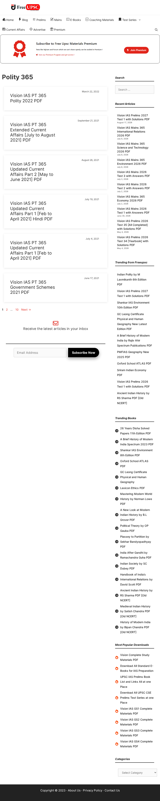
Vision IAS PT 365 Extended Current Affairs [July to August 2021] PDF (32, 132)
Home (9, 19)
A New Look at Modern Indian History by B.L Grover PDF (135, 514)
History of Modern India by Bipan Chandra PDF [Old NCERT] (135, 627)
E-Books (75, 19)
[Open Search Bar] (156, 30)
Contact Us (112, 790)
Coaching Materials (101, 19)
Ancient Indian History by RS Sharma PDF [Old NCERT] (133, 398)
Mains (57, 19)
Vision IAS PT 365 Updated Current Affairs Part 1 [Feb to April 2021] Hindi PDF (31, 211)
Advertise (39, 29)
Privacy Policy (92, 790)
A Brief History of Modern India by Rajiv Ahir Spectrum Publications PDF (134, 340)
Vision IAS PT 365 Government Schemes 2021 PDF (32, 287)
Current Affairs (15, 29)
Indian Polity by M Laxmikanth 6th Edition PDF (131, 279)
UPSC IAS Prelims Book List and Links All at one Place (135, 681)
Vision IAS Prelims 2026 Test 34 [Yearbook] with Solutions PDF (132, 241)
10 (17, 309)
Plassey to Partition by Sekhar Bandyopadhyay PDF (135, 541)
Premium (59, 29)
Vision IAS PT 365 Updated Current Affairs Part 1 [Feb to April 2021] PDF (31, 250)
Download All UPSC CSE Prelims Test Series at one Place (137, 697)
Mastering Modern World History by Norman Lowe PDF (136, 498)
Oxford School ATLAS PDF (134, 363)
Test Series (129, 19)
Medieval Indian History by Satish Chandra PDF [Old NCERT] (135, 611)
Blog (24, 19)
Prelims (41, 19)
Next (26, 309)
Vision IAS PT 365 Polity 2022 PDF (28, 98)
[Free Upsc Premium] (80, 49)
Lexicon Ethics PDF (132, 488)
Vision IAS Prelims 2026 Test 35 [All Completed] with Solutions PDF (132, 224)
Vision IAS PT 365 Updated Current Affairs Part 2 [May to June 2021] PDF (31, 171)
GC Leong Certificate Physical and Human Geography (133, 477)
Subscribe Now (83, 353)
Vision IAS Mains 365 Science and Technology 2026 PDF (132, 147)
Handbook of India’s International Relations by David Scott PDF (136, 579)
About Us (74, 790)
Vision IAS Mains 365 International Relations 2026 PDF (131, 131)
